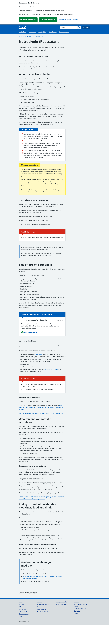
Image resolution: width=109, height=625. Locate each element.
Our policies (77, 611)
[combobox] (68, 27)
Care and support (64, 32)
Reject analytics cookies (48, 19)
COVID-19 (21, 616)
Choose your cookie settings (68, 19)
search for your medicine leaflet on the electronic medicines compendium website (41, 407)
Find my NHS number (43, 604)
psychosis (56, 369)
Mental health (53, 32)
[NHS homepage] (22, 27)
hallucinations (47, 369)
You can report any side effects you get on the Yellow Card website (41, 413)
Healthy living (42, 32)
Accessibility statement (80, 608)
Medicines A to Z (39, 36)
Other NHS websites (61, 604)
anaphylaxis (38, 355)
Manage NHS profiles (61, 602)
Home (20, 36)
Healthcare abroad (42, 611)
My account (86, 27)
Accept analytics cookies (28, 19)
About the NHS (41, 609)
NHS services (32, 32)
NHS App (39, 602)
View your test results (43, 607)
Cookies (76, 613)
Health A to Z (28, 36)
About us (76, 602)
